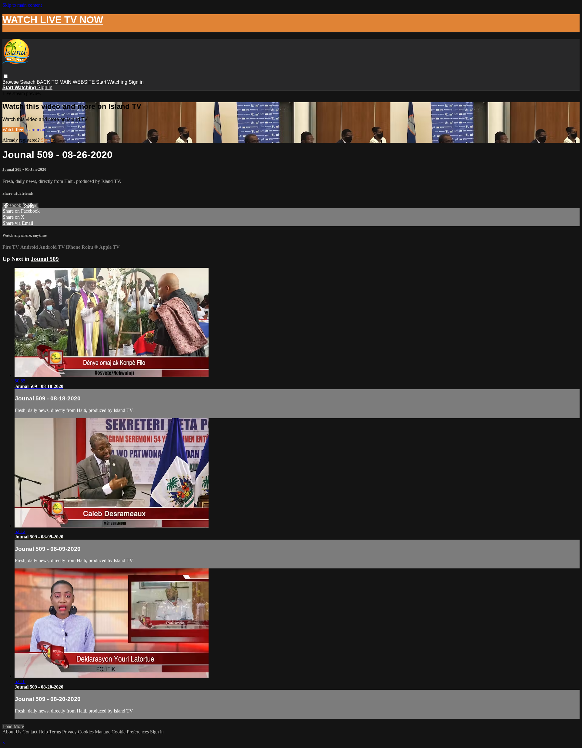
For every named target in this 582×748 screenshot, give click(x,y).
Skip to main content (22, 5)
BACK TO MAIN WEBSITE (66, 82)
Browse (11, 82)
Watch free (13, 129)
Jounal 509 (12, 169)
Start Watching (112, 82)
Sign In (44, 87)
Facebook (12, 205)
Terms (55, 731)
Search (28, 82)
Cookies (86, 731)
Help (43, 731)
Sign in (136, 82)
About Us (11, 731)
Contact (29, 731)
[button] (6, 76)
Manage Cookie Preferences (122, 731)
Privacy (70, 731)
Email (32, 205)
